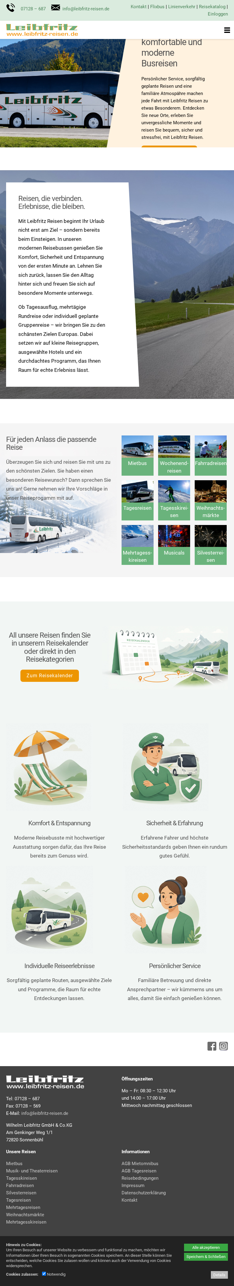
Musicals (174, 553)
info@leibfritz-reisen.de (85, 9)
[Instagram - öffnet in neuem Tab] (223, 1049)
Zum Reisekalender (50, 675)
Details (219, 1275)
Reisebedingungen (140, 1178)
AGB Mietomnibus (140, 1163)
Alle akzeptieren (206, 1247)
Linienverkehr (181, 6)
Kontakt (139, 6)
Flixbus (157, 6)
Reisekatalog (212, 6)
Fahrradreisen (211, 463)
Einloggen (218, 14)
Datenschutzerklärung (144, 1193)
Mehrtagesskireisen (26, 1222)
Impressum (133, 1185)
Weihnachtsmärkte (25, 1214)
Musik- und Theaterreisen (32, 1171)
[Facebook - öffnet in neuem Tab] (211, 1049)
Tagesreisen (137, 508)
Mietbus (137, 463)
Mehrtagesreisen (23, 1207)
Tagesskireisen (21, 1178)
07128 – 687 (33, 9)
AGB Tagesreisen (139, 1171)
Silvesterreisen (21, 1193)
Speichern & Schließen (205, 1256)
